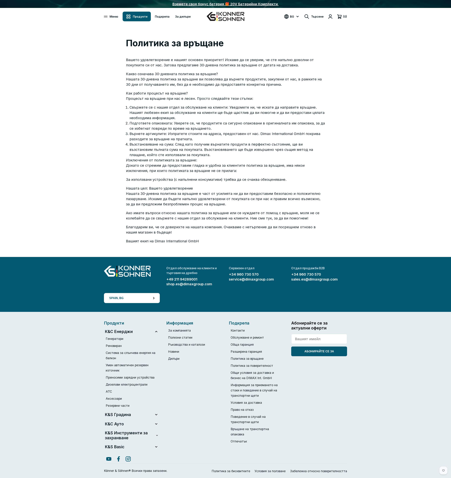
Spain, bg (116, 298)
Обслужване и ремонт (247, 337)
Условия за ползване (270, 471)
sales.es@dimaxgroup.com (314, 279)
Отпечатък (239, 441)
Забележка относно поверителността (318, 471)
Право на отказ (242, 409)
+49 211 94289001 (181, 279)
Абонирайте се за (319, 351)
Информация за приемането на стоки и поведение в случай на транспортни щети (254, 390)
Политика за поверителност (252, 365)
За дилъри (183, 16)
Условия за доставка (246, 402)
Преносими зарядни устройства (130, 377)
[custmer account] (330, 16)
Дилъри (174, 358)
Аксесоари (114, 398)
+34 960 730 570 (244, 274)
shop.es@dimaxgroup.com (189, 284)
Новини (173, 351)
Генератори (114, 339)
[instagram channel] (128, 459)
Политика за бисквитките (231, 471)
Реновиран (114, 346)
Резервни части (117, 405)
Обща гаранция (242, 344)
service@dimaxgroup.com (251, 279)
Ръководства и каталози (186, 344)
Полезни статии (180, 337)
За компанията (179, 330)
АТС (109, 391)
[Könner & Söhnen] (225, 16)
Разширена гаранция (246, 351)
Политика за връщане (247, 358)
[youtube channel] (109, 459)
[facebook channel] (118, 459)
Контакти (238, 330)
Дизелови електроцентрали (126, 384)
